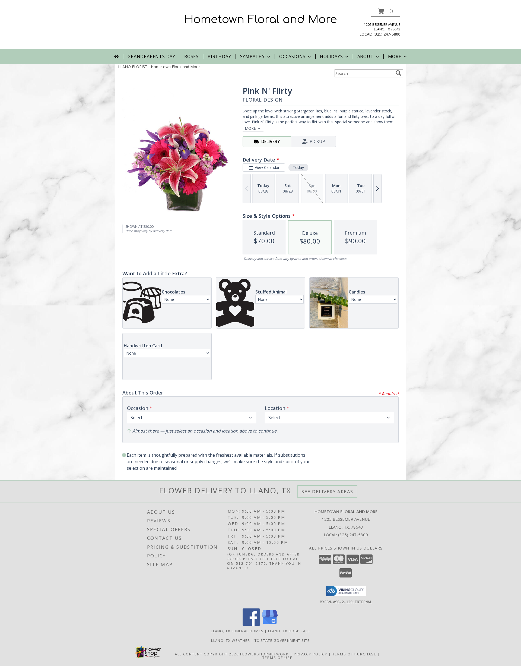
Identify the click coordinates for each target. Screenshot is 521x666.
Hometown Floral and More (260, 20)
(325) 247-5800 (386, 34)
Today (298, 167)
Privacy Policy (310, 654)
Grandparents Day (151, 56)
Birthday (219, 56)
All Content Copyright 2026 (207, 654)
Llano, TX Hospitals (289, 631)
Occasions (292, 56)
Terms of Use (277, 657)
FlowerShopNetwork (264, 654)
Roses (191, 56)
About (365, 56)
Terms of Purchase (354, 654)
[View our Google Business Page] (269, 624)
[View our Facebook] (251, 624)
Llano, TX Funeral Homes (237, 631)
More (394, 56)
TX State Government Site (282, 640)
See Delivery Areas (327, 491)
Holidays (331, 56)
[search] (398, 73)
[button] (385, 11)
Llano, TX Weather (230, 640)
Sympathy (252, 56)
